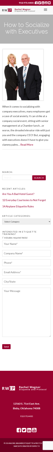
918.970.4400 (26, 416)
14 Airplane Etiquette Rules (18, 206)
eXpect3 (35, 446)
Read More (26, 144)
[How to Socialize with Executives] (26, 75)
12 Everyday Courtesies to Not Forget (24, 200)
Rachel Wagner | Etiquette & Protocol (27, 443)
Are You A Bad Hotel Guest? (18, 193)
